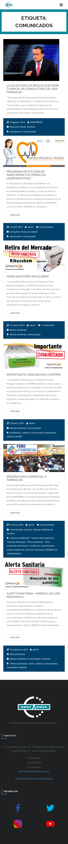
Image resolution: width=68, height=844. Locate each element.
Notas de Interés (18, 126)
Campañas (15, 231)
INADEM (49, 549)
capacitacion (15, 131)
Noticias (31, 126)
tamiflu (18, 436)
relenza (10, 436)
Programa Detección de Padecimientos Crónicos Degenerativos (26, 175)
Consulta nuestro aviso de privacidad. (34, 778)
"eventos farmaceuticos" (43, 537)
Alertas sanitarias (17, 334)
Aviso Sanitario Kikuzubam (28, 276)
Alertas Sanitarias (18, 329)
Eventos (28, 529)
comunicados (29, 131)
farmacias (39, 549)
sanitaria (22, 667)
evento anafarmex (15, 549)
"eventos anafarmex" (19, 537)
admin (30, 226)
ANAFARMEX (36, 122)
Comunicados (34, 428)
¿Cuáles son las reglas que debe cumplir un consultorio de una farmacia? (33, 89)
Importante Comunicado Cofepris (34, 374)
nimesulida (12, 667)
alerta (31, 663)
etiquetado (50, 432)
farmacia (29, 549)
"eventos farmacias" (16, 541)
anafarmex (34, 545)
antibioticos (15, 432)
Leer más (15, 214)
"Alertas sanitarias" (18, 663)
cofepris (26, 432)
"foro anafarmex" (35, 541)
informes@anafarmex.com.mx (34, 771)
